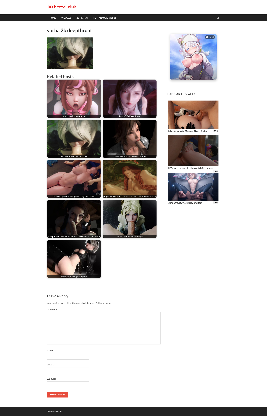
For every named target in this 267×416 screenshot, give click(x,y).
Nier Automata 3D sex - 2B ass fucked (188, 131)
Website (52, 379)
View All (66, 18)
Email (51, 364)
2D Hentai (82, 18)
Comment (53, 309)
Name (51, 350)
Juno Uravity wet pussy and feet (185, 202)
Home (53, 18)
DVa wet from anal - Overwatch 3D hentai (190, 167)
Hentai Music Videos (104, 18)
